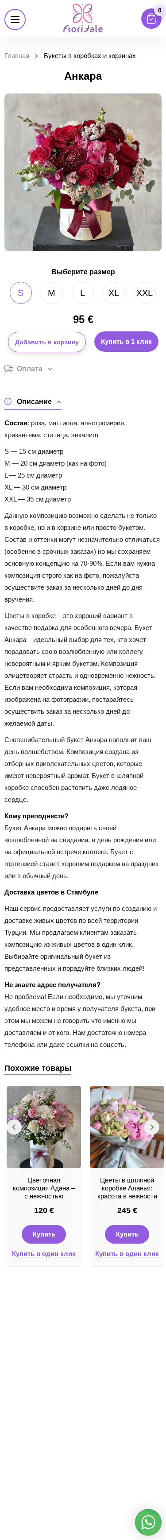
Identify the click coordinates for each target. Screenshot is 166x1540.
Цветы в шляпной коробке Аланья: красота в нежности (127, 1188)
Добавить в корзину (47, 342)
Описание (34, 401)
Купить (44, 1234)
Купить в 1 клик (126, 341)
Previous (14, 1127)
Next (151, 1127)
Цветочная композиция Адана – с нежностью (44, 1188)
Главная (16, 55)
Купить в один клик (44, 1253)
